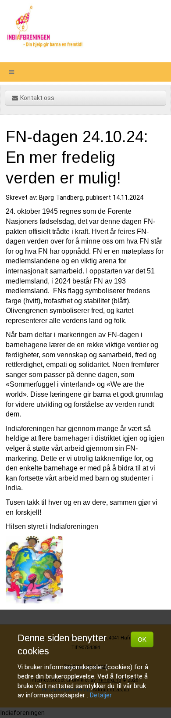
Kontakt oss (37, 97)
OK (142, 639)
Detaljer (101, 695)
